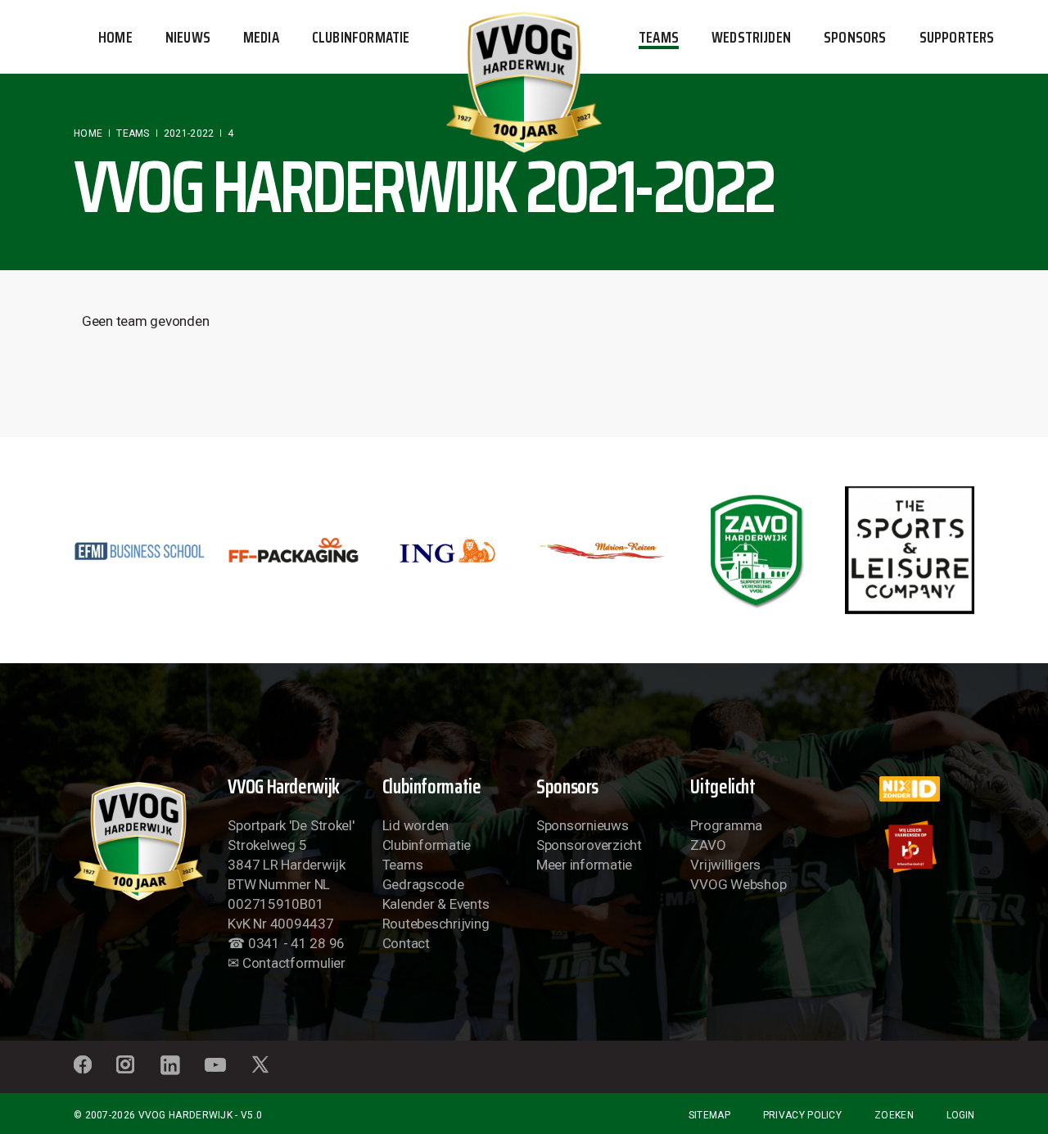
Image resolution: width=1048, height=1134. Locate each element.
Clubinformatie (426, 845)
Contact (406, 943)
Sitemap (709, 1115)
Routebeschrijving (436, 923)
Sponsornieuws (582, 825)
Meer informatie (584, 864)
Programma (726, 825)
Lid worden (415, 825)
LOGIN (960, 1115)
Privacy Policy (802, 1115)
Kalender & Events (436, 904)
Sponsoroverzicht (589, 845)
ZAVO (707, 845)
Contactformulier (294, 963)
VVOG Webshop (738, 884)
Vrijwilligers (725, 864)
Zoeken (894, 1115)
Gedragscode (423, 884)
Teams (402, 864)
